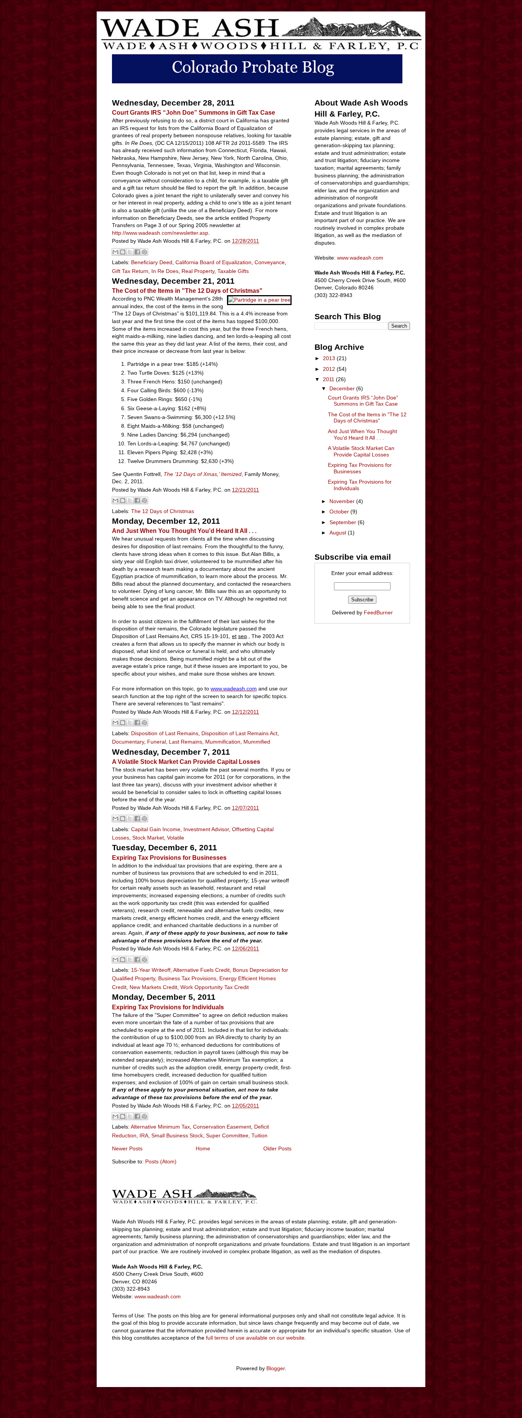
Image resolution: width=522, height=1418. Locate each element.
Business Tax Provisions (187, 978)
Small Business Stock (177, 1135)
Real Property (198, 271)
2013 (330, 358)
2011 (329, 379)
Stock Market (148, 838)
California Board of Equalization (213, 262)
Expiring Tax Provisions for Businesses (169, 857)
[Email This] (115, 252)
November (342, 501)
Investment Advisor (206, 829)
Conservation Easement (222, 1127)
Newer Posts (127, 1148)
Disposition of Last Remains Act (239, 733)
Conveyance (270, 262)
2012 (330, 369)
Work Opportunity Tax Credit (214, 987)
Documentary (128, 742)
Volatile (175, 838)
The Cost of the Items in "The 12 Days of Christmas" (187, 290)
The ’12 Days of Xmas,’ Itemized (203, 474)
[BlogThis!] (122, 252)
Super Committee (227, 1135)
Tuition (259, 1135)
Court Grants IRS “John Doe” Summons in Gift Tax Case (193, 112)
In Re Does (164, 271)
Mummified (256, 742)
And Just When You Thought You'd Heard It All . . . (184, 530)
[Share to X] (130, 252)
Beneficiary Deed (151, 262)
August (338, 533)
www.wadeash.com (360, 258)
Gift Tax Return (130, 271)
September (343, 522)
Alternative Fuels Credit (201, 970)
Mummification (222, 742)
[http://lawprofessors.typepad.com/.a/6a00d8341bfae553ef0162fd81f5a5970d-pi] (258, 301)
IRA (143, 1135)
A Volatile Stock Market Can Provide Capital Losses (186, 761)
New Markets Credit (153, 987)
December (342, 388)
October (339, 511)
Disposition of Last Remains (164, 733)
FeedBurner (378, 612)
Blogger (275, 1368)
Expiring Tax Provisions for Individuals (168, 1007)
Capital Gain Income (155, 829)
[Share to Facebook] (137, 252)
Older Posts (277, 1148)
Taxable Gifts (233, 271)
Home (203, 1148)
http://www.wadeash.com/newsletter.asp (160, 233)
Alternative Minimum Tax (160, 1127)
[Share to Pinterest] (144, 252)
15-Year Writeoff (150, 970)
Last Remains (185, 742)
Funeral (156, 742)
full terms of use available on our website (255, 1338)
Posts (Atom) (161, 1161)
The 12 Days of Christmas (162, 511)
